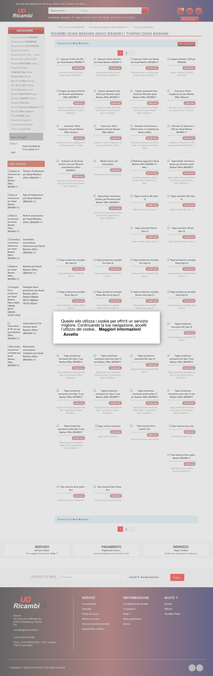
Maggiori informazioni (120, 329)
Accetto (70, 334)
